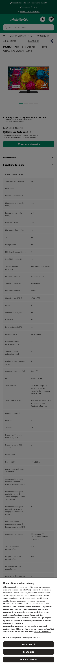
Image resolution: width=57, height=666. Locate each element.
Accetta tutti (28, 644)
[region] (28, 622)
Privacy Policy (22, 637)
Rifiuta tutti (28, 651)
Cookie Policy (9, 637)
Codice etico (34, 637)
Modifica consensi (28, 659)
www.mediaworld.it (42, 631)
